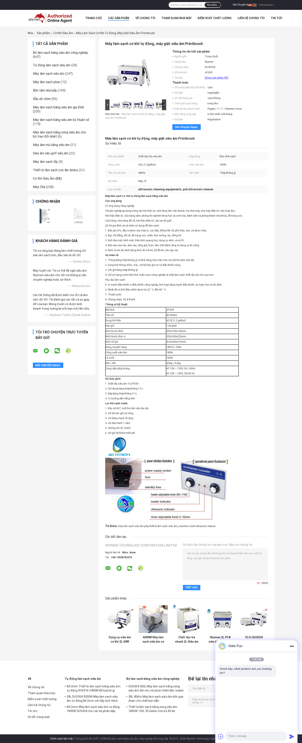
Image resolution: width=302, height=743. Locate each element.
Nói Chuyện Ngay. (242, 4)
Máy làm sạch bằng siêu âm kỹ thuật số (61, 120)
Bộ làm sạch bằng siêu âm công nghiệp (60, 53)
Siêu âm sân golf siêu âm (50, 153)
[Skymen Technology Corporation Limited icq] (71, 351)
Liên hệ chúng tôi (251, 18)
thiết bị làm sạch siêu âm (163, 526)
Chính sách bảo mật (61, 738)
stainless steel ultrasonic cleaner (197, 526)
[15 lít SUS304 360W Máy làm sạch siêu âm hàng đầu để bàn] (253, 619)
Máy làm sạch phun (46, 82)
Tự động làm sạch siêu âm (51, 65)
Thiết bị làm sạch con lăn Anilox (55, 170)
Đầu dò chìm (42, 99)
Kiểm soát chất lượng (215, 18)
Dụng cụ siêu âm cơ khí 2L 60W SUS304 (120, 639)
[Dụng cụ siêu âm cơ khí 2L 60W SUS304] (119, 619)
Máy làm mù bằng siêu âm (51, 145)
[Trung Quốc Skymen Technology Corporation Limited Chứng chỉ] (45, 215)
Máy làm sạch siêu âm (48, 74)
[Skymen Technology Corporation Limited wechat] (60, 351)
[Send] (291, 736)
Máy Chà (39, 187)
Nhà (30, 33)
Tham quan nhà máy (176, 18)
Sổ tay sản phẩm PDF (216, 77)
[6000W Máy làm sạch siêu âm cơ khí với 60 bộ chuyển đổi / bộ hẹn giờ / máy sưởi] (153, 619)
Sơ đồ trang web (39, 717)
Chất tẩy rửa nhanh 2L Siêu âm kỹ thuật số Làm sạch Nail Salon (186, 639)
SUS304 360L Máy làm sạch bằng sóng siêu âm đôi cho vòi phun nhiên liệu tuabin (156, 688)
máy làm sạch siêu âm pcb (133, 526)
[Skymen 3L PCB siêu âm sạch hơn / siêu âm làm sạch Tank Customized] (220, 619)
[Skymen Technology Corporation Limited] (50, 18)
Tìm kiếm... (213, 4)
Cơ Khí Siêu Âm (63, 33)
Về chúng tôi (145, 18)
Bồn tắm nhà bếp (45, 90)
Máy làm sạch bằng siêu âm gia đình (58, 107)
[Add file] (221, 736)
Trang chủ (93, 18)
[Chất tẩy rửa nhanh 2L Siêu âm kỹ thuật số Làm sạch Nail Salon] (186, 619)
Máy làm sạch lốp (45, 162)
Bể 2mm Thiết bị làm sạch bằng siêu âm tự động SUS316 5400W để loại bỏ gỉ (93, 688)
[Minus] (291, 646)
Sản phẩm (43, 33)
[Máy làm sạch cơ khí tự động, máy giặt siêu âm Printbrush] (128, 74)
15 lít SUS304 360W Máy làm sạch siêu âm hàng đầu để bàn (253, 639)
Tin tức (276, 18)
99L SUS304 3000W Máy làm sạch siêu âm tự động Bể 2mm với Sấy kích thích (92, 698)
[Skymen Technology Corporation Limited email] (38, 351)
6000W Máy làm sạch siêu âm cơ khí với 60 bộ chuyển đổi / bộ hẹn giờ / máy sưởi (153, 639)
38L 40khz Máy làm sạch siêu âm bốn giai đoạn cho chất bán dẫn (155, 698)
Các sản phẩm (118, 18)
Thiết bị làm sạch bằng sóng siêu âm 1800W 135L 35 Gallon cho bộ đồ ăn (153, 709)
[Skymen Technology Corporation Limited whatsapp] (49, 351)
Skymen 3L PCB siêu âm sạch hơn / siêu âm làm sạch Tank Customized (220, 639)
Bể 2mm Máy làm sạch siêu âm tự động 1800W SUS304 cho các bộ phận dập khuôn (93, 709)
